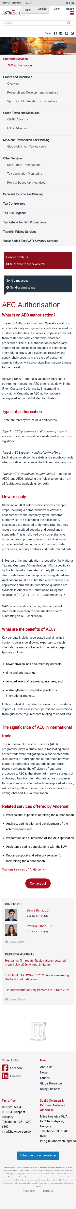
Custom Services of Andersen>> (24, 869)
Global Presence (51, 1083)
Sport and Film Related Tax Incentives (32, 101)
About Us (46, 1067)
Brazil (28, 10)
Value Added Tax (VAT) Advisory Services (30, 241)
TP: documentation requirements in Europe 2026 (37, 990)
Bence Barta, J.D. (38, 910)
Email (66, 33)
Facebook (55, 33)
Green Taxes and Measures (21, 113)
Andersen (18, 13)
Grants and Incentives (17, 77)
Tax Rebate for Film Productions (24, 222)
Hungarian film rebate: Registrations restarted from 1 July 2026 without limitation (35, 963)
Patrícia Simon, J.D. (39, 926)
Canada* (42, 9)
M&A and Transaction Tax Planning (26, 140)
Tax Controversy (14, 203)
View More (17, 942)
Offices (45, 1078)
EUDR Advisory (17, 128)
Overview (13, 83)
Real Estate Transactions (24, 165)
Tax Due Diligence (14, 213)
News (44, 1072)
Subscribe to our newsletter (27, 264)
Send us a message (22, 287)
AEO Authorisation (19, 65)
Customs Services (15, 59)
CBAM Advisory (17, 119)
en (72, 3)
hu (66, 3)
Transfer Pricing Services (19, 232)
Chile (57, 9)
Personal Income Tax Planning (23, 194)
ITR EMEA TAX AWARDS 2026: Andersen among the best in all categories (37, 977)
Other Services (13, 158)
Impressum (48, 1191)
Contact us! (38, 883)
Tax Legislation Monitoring (24, 173)
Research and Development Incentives (32, 92)
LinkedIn (61, 33)
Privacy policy (28, 1191)
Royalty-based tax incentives (26, 182)
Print (72, 33)
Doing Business (50, 1089)
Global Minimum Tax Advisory (26, 146)
